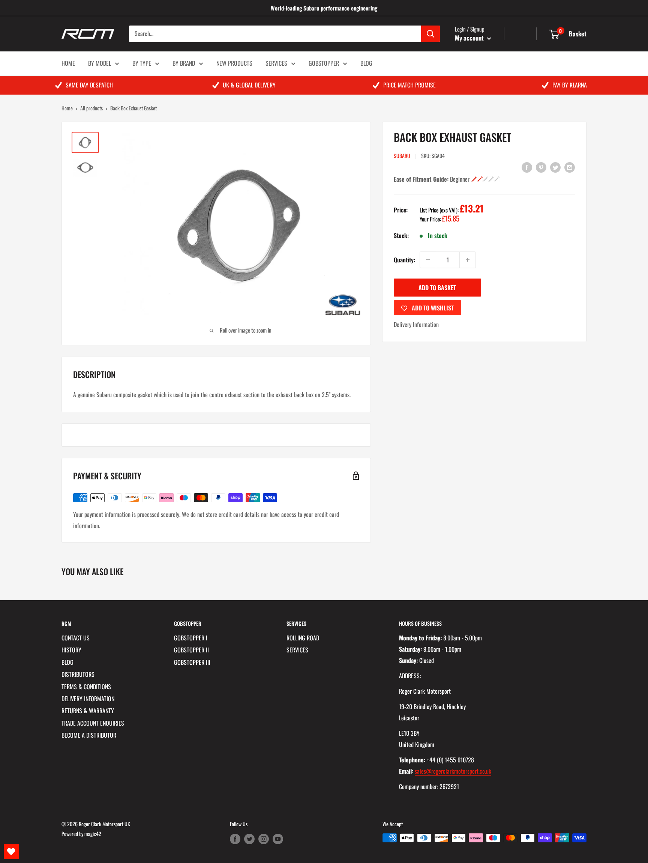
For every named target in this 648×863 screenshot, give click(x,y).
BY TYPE (141, 63)
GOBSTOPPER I (190, 637)
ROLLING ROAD (302, 637)
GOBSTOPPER (324, 63)
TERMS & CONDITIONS (86, 686)
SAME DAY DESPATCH (89, 84)
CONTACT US (76, 637)
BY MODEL (99, 63)
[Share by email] (569, 166)
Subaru (402, 156)
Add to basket (437, 287)
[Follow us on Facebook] (235, 838)
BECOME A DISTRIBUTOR (89, 734)
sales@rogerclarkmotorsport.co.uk (453, 771)
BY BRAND (183, 63)
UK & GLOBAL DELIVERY (249, 84)
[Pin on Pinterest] (541, 166)
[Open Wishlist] (11, 851)
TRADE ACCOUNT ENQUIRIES (93, 722)
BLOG (366, 63)
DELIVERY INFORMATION (88, 698)
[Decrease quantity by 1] (428, 260)
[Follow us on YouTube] (278, 838)
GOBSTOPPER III (192, 662)
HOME (68, 63)
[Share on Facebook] (527, 166)
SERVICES (276, 63)
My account (470, 37)
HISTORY (71, 649)
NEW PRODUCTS (234, 63)
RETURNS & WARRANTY (88, 710)
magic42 (92, 833)
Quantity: (404, 259)
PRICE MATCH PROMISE (409, 84)
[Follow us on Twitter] (249, 838)
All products (91, 108)
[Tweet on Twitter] (555, 166)
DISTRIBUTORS (78, 674)
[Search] (430, 34)
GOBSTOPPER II (191, 649)
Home (67, 108)
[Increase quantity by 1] (468, 260)
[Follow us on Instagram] (263, 838)
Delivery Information (416, 324)
